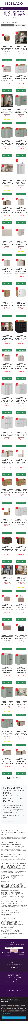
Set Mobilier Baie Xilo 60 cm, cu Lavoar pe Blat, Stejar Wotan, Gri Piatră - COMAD (7, 48)
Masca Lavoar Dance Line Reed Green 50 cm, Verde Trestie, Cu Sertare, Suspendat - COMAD (7, 670)
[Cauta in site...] (26, 8)
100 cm (22, 815)
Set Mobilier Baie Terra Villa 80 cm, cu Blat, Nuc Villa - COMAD (7, 549)
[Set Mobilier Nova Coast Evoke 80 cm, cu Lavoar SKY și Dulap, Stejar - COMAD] (7, 482)
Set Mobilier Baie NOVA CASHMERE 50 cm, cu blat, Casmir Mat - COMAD (21, 210)
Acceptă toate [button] (14, 1018)
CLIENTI (13, 994)
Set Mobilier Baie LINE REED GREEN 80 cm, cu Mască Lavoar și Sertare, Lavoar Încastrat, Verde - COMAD (21, 111)
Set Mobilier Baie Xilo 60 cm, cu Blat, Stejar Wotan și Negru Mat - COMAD (21, 549)
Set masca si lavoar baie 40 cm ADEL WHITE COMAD (21, 182)
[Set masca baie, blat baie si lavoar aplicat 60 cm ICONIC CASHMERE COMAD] (7, 100)
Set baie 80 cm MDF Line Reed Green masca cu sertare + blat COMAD (7, 733)
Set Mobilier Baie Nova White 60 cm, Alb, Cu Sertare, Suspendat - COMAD (21, 400)
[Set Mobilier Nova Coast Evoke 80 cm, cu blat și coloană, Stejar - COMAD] (7, 511)
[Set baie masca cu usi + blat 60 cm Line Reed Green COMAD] (7, 133)
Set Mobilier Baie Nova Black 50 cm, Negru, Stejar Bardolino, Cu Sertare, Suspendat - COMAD (21, 338)
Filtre (8, 25)
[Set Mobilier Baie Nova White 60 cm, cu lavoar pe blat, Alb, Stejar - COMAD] (21, 37)
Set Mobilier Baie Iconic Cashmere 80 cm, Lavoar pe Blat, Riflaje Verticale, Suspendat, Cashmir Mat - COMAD (7, 210)
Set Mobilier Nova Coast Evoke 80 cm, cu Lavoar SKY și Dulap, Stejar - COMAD (7, 490)
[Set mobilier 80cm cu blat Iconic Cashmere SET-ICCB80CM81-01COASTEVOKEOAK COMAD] (21, 723)
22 (17, 778)
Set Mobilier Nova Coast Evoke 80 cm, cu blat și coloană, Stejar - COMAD (7, 521)
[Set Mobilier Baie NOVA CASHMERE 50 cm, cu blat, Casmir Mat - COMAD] (21, 202)
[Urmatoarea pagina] (19, 778)
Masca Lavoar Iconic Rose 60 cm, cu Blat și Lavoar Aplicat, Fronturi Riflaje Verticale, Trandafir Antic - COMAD (21, 607)
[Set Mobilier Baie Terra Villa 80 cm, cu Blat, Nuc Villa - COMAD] (7, 541)
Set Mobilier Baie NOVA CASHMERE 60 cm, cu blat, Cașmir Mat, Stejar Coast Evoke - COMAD (7, 366)
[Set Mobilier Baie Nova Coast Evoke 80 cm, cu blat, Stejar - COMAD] (21, 482)
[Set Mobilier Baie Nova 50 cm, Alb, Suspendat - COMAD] (7, 389)
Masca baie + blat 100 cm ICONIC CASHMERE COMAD (7, 761)
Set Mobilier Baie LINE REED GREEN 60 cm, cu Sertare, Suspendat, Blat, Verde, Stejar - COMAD (7, 702)
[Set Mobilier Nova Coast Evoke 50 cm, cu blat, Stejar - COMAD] (7, 293)
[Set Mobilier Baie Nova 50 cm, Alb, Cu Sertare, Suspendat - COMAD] (7, 423)
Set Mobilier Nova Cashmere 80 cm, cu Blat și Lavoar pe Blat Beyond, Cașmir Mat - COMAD (21, 271)
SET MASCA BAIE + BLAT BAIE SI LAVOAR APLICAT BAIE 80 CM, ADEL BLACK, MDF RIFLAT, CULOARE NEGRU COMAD (21, 636)
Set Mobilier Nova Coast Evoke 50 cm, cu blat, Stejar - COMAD (7, 304)
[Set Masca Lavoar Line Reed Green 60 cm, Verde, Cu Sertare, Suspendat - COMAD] (21, 659)
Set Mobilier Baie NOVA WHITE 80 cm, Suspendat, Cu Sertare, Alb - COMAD (21, 78)
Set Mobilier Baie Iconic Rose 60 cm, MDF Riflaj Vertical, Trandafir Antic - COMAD (7, 607)
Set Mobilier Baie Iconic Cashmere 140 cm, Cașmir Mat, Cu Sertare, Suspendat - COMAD (21, 761)
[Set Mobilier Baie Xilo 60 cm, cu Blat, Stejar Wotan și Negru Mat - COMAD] (21, 541)
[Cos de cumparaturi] (22, 8)
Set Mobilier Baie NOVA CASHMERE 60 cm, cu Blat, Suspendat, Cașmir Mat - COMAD (21, 243)
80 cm (17, 815)
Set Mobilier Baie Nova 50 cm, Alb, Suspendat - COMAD (7, 400)
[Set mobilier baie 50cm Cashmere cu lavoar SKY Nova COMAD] (7, 263)
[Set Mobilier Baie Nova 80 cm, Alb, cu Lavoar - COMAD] (21, 511)
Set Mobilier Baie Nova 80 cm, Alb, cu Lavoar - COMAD (21, 521)
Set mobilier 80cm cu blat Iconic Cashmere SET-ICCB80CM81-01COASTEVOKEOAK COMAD (21, 733)
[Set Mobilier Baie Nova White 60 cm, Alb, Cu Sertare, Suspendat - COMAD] (21, 389)
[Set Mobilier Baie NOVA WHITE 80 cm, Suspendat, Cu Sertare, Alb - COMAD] (21, 69)
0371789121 (14, 979)
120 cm (5, 817)
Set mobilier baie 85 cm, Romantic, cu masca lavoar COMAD (7, 579)
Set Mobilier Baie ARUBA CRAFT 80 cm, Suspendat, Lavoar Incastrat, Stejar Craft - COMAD (21, 579)
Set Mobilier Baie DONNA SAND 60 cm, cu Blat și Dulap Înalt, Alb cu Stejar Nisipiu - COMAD (21, 462)
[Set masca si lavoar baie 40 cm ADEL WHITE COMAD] (21, 168)
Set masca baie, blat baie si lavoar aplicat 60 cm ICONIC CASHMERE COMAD (7, 111)
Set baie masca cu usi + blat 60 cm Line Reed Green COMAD (7, 143)
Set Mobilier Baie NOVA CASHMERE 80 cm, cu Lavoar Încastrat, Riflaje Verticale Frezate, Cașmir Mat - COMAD (7, 78)
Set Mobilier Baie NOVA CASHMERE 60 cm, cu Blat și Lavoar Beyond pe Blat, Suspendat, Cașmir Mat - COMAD (21, 366)
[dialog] (14, 1009)
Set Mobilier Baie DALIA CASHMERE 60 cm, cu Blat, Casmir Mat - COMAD (7, 182)
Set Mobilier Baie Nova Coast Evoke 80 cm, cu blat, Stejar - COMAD (21, 490)
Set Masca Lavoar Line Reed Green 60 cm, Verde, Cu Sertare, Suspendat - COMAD (21, 670)
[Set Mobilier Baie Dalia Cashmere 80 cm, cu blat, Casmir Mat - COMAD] (7, 232)
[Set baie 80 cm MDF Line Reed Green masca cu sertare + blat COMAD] (7, 723)
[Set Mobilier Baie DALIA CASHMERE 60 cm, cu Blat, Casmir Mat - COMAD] (7, 168)
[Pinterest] (14, 967)
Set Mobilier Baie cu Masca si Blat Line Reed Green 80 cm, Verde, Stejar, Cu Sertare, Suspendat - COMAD (21, 143)
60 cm (12, 815)
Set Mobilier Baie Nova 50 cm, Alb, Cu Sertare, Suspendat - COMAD (7, 434)
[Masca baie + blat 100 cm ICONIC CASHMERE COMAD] (7, 753)
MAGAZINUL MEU (13, 990)
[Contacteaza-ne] (18, 8)
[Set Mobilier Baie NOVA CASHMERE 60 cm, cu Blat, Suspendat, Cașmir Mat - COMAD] (21, 232)
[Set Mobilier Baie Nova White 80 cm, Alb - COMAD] (21, 423)
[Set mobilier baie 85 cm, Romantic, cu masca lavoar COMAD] (7, 570)
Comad (7, 45)
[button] (14, 1015)
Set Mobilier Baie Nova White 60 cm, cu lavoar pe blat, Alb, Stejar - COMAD (21, 48)
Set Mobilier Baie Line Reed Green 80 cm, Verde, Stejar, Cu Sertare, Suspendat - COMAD (21, 702)
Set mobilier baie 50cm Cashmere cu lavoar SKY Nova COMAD (7, 271)
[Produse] (2, 9)
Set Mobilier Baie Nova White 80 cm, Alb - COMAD (21, 434)
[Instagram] (17, 967)
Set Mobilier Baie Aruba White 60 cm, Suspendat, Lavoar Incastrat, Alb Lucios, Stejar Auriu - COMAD (21, 304)
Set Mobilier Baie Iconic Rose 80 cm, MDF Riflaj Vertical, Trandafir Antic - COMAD (7, 636)
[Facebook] (11, 967)
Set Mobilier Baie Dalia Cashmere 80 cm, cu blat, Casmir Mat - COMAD (7, 243)
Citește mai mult (8, 821)
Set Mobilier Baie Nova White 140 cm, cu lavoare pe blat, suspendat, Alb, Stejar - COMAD (7, 462)
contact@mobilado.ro (15, 982)
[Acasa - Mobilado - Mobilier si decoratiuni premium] (14, 3)
